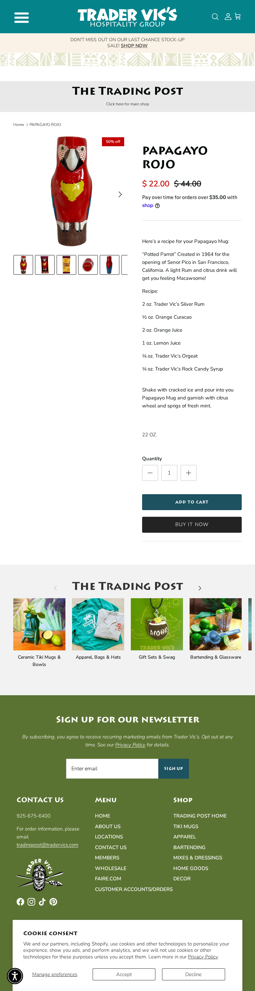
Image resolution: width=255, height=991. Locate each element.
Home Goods (190, 868)
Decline (193, 974)
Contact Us (111, 847)
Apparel (184, 836)
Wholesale (111, 868)
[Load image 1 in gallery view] (70, 191)
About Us (108, 826)
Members (107, 857)
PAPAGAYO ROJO (45, 124)
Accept (124, 974)
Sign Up (174, 768)
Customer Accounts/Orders (134, 889)
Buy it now (192, 524)
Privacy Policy (203, 956)
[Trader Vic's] (127, 17)
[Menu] (20, 16)
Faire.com (108, 878)
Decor (182, 878)
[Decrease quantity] (150, 473)
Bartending (189, 847)
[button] (15, 976)
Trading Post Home (200, 816)
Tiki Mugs (185, 826)
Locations (109, 836)
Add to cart (192, 502)
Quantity (152, 458)
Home (18, 124)
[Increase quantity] (189, 473)
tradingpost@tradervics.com (47, 844)
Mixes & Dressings (197, 857)
